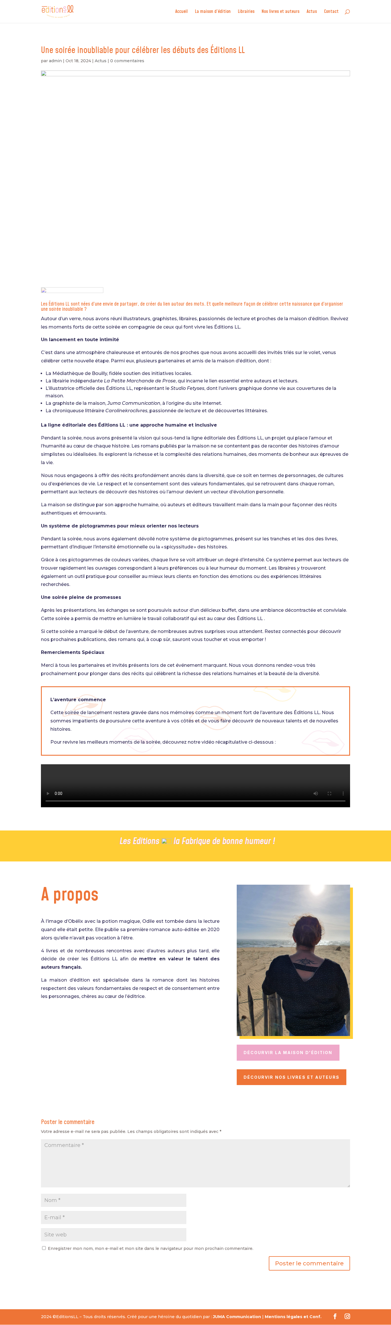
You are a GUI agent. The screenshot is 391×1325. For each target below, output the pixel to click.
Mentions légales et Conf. (293, 1316)
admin (55, 60)
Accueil (181, 12)
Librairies (246, 12)
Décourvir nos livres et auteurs (291, 1077)
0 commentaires (127, 60)
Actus (312, 12)
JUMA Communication (237, 1316)
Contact (331, 12)
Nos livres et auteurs (280, 12)
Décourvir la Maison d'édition (288, 1052)
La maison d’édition (213, 12)
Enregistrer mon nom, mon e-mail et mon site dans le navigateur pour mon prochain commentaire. (150, 1248)
